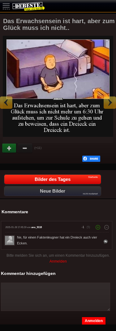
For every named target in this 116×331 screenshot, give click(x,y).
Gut (9, 148)
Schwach (25, 148)
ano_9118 (36, 227)
